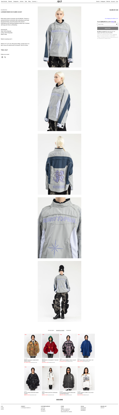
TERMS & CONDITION (65, 409)
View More (59, 399)
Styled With (51, 330)
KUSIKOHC (4, 9)
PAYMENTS (43, 411)
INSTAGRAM (83, 407)
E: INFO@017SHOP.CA (26, 407)
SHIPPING (43, 408)
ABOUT (62, 407)
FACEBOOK (83, 409)
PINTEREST (83, 410)
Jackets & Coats (60, 330)
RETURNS (43, 409)
